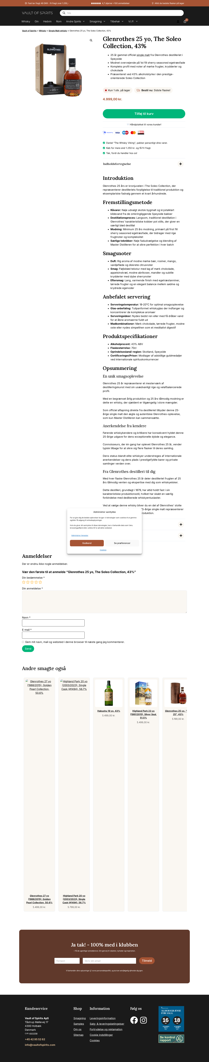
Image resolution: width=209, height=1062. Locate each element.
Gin (37, 21)
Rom (59, 21)
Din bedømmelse (33, 577)
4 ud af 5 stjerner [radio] (36, 582)
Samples (79, 1023)
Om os (77, 1029)
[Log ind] (178, 21)
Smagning (96, 21)
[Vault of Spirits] (37, 13)
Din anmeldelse (32, 588)
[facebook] (134, 1020)
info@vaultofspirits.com (40, 1044)
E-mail (27, 629)
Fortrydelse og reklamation (106, 1029)
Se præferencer (122, 543)
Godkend (86, 543)
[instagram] (143, 1020)
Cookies (103, 550)
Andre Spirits (73, 21)
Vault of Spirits (29, 30)
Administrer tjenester (79, 535)
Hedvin (47, 21)
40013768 (33, 1033)
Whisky (25, 21)
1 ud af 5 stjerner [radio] (23, 582)
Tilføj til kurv (144, 114)
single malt (143, 54)
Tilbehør (115, 21)
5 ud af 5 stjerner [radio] (40, 582)
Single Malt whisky (58, 30)
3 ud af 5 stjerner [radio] (32, 582)
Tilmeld (147, 960)
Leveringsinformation (103, 1018)
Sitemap (78, 1034)
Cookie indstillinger (101, 1034)
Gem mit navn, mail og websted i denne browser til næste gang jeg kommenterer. (75, 641)
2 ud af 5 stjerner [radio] (28, 582)
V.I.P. (131, 21)
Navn (26, 617)
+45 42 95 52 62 (35, 1039)
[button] (91, 40)
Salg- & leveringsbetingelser (107, 1023)
